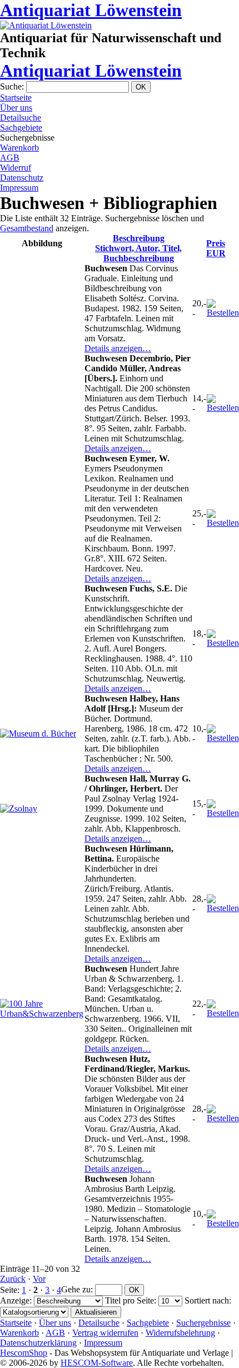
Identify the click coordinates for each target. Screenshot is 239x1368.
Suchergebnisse (203, 1322)
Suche (11, 86)
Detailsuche (20, 117)
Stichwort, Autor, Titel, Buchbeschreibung (138, 248)
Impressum (19, 187)
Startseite (16, 97)
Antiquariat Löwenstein (91, 10)
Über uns (16, 107)
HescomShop (23, 1352)
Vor (39, 1279)
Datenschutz (21, 177)
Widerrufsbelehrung (180, 1332)
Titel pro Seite (129, 1300)
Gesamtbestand (26, 228)
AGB (9, 157)
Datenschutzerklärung (38, 1342)
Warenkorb (19, 147)
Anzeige (14, 1300)
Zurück (13, 1279)
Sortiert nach (207, 1300)
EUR (216, 248)
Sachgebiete (21, 127)
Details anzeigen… (117, 348)
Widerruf (15, 167)
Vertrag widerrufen (105, 1332)
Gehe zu (76, 1289)
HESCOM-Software (97, 1362)
